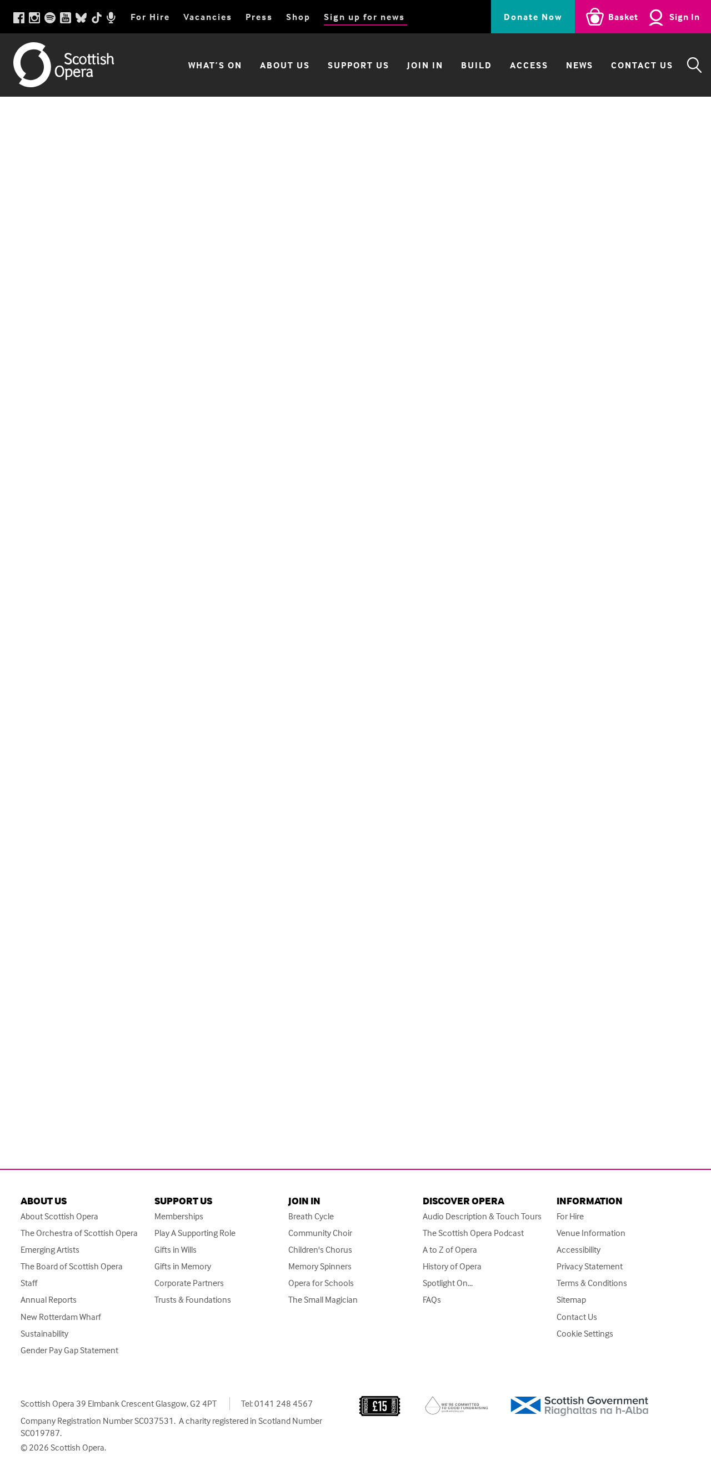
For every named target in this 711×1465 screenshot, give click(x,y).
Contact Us (642, 65)
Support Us (358, 65)
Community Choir (320, 1233)
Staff (29, 1283)
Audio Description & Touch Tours (482, 1216)
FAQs (432, 1299)
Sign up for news (364, 16)
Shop (298, 16)
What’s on (215, 65)
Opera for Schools (321, 1283)
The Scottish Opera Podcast (473, 1233)
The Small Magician (323, 1299)
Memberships (178, 1216)
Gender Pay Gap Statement (69, 1350)
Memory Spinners (320, 1266)
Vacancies (207, 16)
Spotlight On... (448, 1283)
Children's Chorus (320, 1249)
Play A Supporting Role (195, 1233)
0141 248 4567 (283, 1403)
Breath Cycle (311, 1216)
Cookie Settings (585, 1333)
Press (259, 16)
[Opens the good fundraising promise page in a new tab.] (457, 1404)
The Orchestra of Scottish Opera (79, 1233)
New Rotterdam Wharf (61, 1317)
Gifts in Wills (175, 1249)
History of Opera (452, 1266)
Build (476, 65)
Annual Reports (49, 1299)
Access (529, 65)
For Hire (150, 16)
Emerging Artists (50, 1249)
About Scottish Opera (59, 1216)
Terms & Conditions (592, 1283)
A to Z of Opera (450, 1249)
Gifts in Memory (182, 1266)
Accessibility (578, 1249)
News (579, 65)
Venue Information (591, 1233)
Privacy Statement (590, 1266)
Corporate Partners (189, 1283)
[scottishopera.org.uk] (74, 64)
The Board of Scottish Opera (72, 1266)
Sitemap (571, 1299)
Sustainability (44, 1333)
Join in (425, 65)
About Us (285, 65)
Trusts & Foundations (192, 1299)
